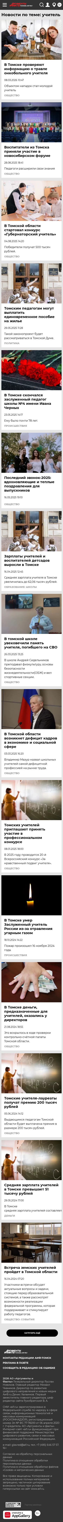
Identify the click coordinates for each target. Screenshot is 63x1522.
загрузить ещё (32, 1333)
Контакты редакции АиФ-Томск (27, 1357)
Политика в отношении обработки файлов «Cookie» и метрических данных (30, 1468)
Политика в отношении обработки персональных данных (25, 1462)
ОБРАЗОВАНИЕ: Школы (20, 587)
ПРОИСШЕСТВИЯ (15, 426)
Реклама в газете (15, 1362)
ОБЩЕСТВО (12, 95)
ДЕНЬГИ (9, 1216)
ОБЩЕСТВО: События (19, 1319)
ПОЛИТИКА (11, 343)
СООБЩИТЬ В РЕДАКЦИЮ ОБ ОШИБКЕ (29, 1368)
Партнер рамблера (33, 1505)
